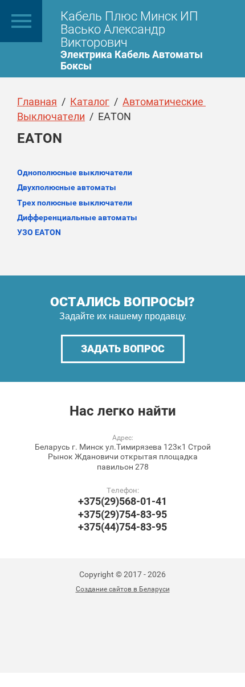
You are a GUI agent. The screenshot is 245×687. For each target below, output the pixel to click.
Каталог (89, 102)
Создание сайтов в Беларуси (123, 589)
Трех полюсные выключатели (74, 202)
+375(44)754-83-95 (122, 527)
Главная (37, 102)
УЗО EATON (39, 232)
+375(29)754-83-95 (122, 514)
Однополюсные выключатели (74, 172)
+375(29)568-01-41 (122, 501)
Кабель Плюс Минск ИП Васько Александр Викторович (129, 29)
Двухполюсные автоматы (66, 187)
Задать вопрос (123, 349)
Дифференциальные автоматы (77, 217)
